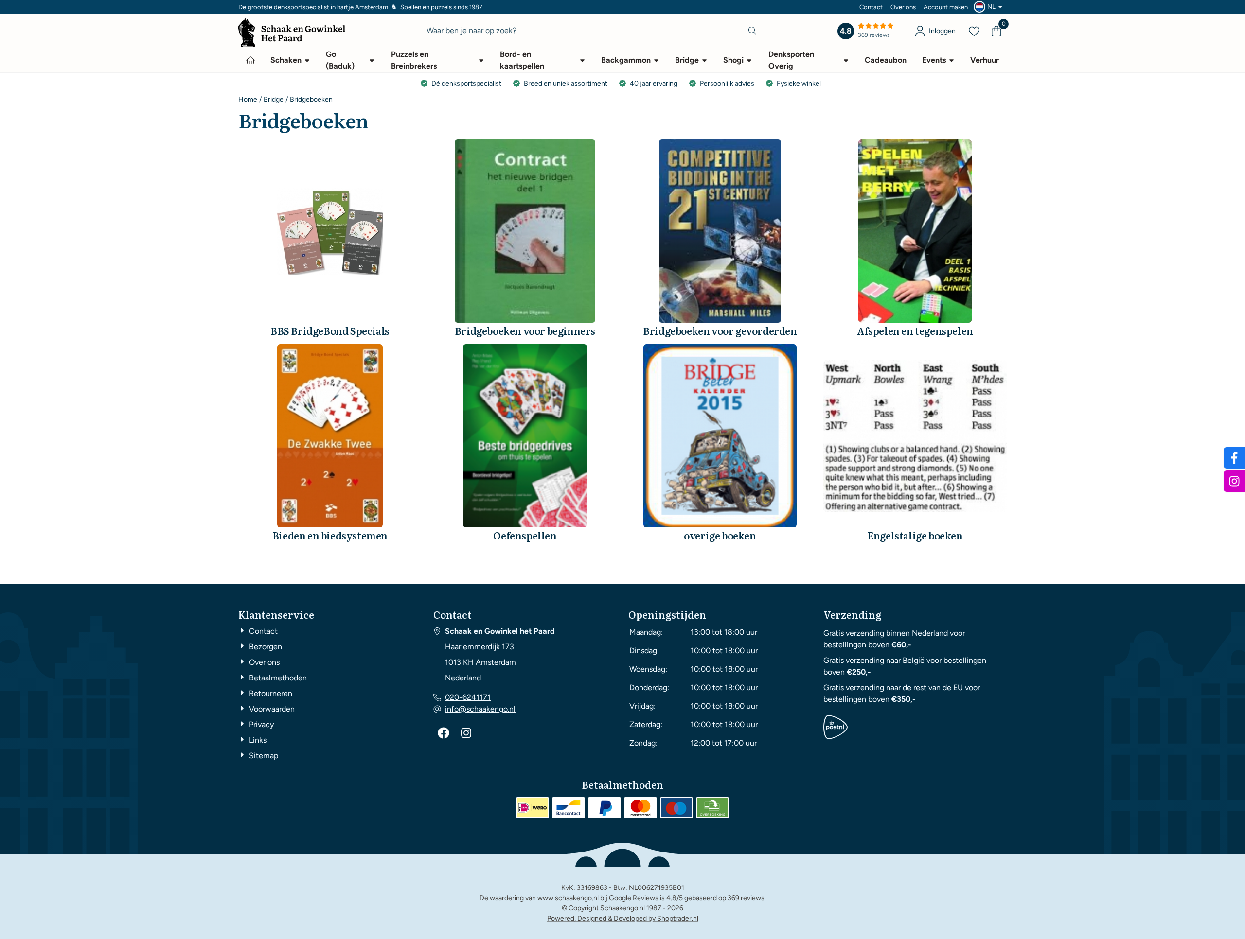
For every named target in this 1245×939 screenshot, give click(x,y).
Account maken (946, 7)
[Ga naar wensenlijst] (974, 31)
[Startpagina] (250, 60)
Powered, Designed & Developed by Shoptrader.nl (622, 918)
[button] (989, 7)
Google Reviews (633, 898)
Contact (871, 7)
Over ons (903, 7)
